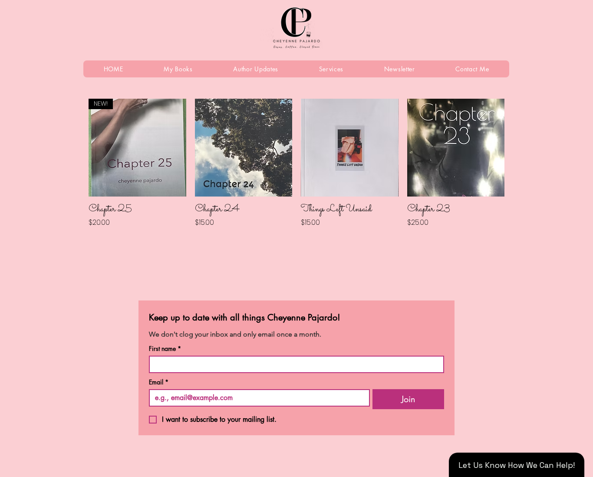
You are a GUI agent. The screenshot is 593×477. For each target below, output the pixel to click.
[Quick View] (244, 148)
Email (158, 382)
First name (165, 348)
